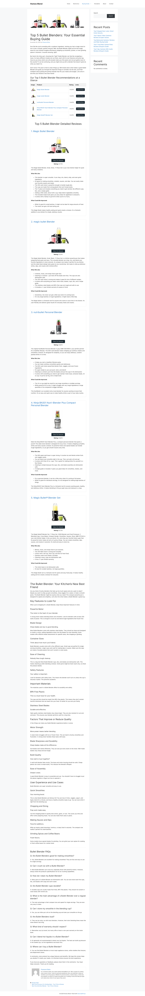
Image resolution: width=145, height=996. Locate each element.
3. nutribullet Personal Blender (46, 312)
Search (96, 13)
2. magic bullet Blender (43, 221)
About (104, 3)
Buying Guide (85, 3)
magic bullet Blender (43, 96)
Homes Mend (36, 4)
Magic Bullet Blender (43, 89)
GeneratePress (81, 993)
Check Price (80, 89)
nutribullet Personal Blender (45, 102)
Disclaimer (97, 3)
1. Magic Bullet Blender (43, 131)
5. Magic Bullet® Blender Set (45, 497)
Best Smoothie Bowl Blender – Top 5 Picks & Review (45, 986)
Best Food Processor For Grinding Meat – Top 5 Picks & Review (48, 984)
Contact (111, 3)
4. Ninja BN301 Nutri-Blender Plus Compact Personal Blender (53, 404)
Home (68, 3)
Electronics (76, 3)
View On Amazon (58, 160)
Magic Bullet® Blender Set (45, 115)
